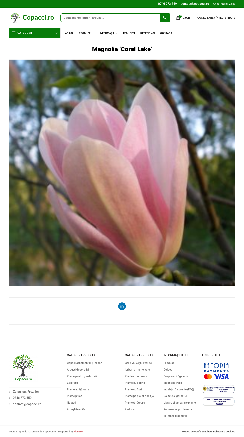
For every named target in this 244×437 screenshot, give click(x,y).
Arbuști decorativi (78, 369)
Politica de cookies (224, 431)
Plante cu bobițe (135, 382)
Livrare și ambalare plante (180, 402)
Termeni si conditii (175, 415)
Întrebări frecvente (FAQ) (179, 389)
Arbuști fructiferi (77, 409)
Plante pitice (74, 395)
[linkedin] (122, 306)
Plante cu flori (133, 389)
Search (165, 17)
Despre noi (147, 33)
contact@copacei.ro (195, 4)
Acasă (69, 33)
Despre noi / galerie (176, 376)
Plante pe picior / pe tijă (139, 395)
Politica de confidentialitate (197, 431)
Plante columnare (136, 376)
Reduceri (129, 33)
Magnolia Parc (173, 382)
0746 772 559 (167, 4)
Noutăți (71, 402)
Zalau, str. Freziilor (26, 391)
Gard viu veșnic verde (138, 362)
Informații (107, 33)
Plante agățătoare (78, 389)
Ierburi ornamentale (137, 369)
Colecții (168, 369)
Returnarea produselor (178, 409)
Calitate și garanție (175, 395)
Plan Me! (78, 431)
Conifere (72, 382)
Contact (166, 33)
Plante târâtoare (135, 402)
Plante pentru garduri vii (82, 376)
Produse (84, 33)
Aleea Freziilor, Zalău (224, 3)
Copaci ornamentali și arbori (85, 362)
